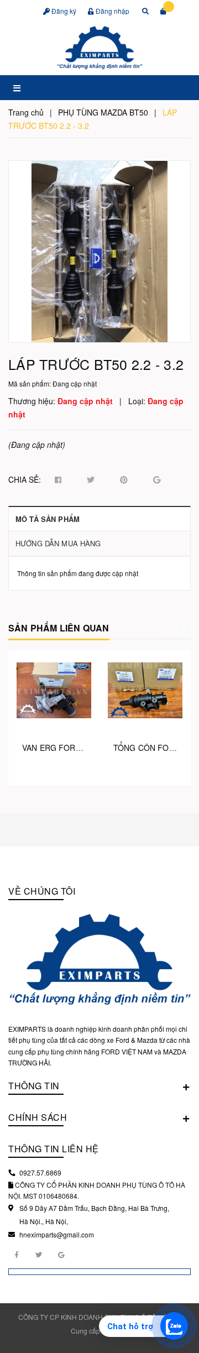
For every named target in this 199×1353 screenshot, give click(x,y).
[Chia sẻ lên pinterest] (124, 480)
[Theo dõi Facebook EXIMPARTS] (16, 1254)
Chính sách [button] (37, 1117)
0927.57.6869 (40, 1172)
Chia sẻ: (24, 479)
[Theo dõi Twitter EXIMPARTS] (38, 1254)
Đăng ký (63, 10)
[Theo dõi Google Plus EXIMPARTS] (61, 1254)
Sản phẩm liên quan (58, 627)
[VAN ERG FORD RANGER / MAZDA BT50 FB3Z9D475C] (54, 690)
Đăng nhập (111, 10)
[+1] (156, 480)
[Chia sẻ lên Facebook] (58, 480)
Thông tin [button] (34, 1085)
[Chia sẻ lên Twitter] (90, 480)
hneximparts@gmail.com (56, 1234)
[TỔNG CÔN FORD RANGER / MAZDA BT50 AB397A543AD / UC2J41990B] (145, 690)
